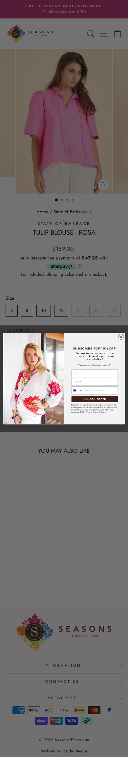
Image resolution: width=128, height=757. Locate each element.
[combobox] (76, 390)
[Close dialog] (121, 337)
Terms (103, 412)
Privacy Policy (91, 412)
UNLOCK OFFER (94, 398)
